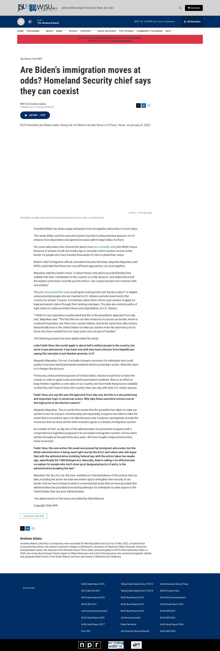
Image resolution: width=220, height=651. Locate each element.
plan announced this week (54, 292)
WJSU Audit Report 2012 (132, 597)
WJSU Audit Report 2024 (171, 624)
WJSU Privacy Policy (169, 591)
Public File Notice (128, 624)
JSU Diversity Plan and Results (135, 631)
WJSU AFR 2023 (167, 618)
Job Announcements (131, 618)
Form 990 (85, 631)
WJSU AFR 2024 (167, 631)
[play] (21, 21)
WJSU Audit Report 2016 (93, 584)
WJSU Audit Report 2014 (132, 611)
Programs (33, 31)
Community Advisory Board (94, 611)
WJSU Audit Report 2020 (93, 618)
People (73, 31)
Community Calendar (150, 31)
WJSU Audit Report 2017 (93, 624)
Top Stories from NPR (31, 58)
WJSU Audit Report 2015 (171, 604)
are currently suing (105, 246)
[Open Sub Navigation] (42, 31)
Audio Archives (106, 31)
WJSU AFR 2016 (89, 604)
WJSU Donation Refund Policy (174, 584)
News (59, 31)
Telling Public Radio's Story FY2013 (137, 584)
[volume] (29, 21)
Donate (195, 7)
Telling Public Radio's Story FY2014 (137, 591)
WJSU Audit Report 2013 (132, 604)
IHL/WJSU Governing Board (173, 597)
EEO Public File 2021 (90, 591)
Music (49, 31)
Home (20, 31)
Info (168, 31)
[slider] (34, 21)
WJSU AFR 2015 (167, 611)
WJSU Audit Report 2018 (93, 597)
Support (86, 31)
